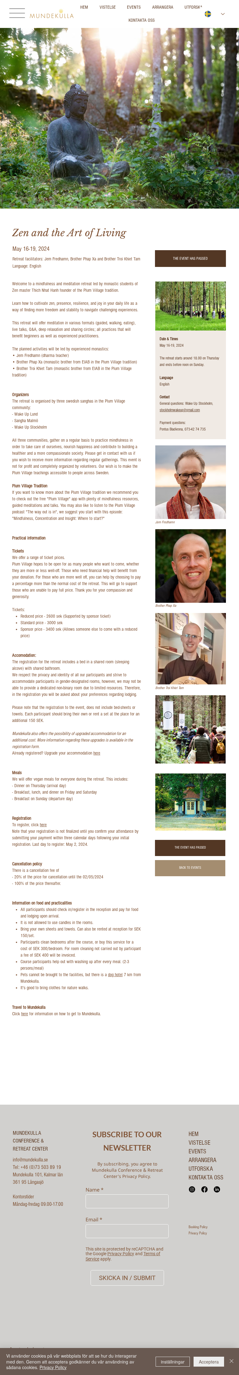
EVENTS (197, 1151)
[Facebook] (204, 1189)
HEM (194, 1134)
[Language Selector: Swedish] (215, 14)
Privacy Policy (198, 1233)
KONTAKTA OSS (206, 1177)
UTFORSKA (201, 1168)
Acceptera (209, 1362)
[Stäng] (231, 1361)
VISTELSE (199, 1142)
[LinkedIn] (217, 1189)
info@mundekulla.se (30, 1160)
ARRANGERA (202, 1160)
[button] (190, 258)
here (96, 753)
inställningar (173, 1362)
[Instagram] (192, 1189)
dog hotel (115, 974)
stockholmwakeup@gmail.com (180, 410)
